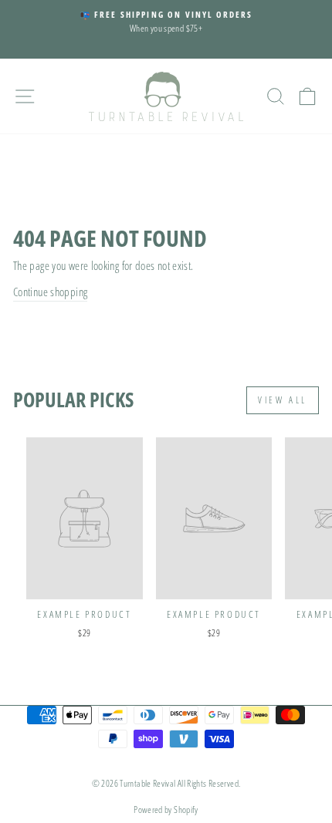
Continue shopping (50, 291)
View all (282, 399)
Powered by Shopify (166, 809)
